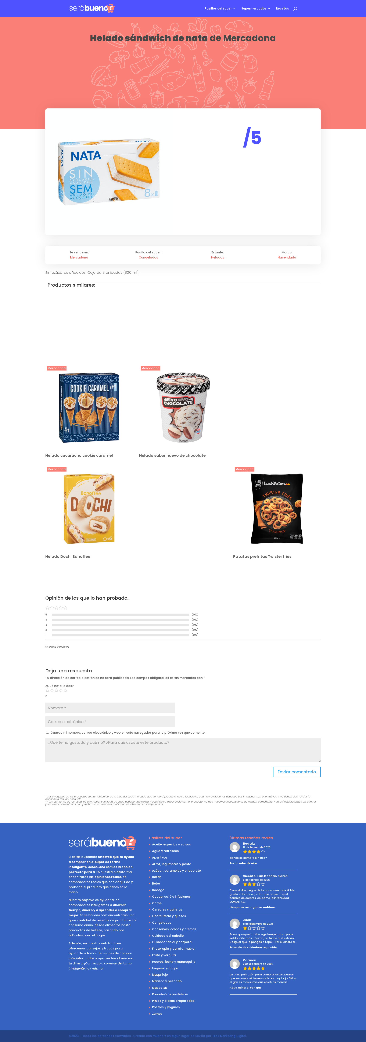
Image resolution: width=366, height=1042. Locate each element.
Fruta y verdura (164, 955)
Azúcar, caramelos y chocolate (176, 870)
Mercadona (249, 38)
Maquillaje (160, 974)
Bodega (158, 890)
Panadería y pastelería (170, 994)
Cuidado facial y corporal (172, 942)
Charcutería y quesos (169, 916)
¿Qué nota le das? (59, 686)
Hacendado (287, 257)
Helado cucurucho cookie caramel (79, 455)
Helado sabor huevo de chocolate (172, 455)
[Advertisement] (183, 75)
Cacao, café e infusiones (171, 896)
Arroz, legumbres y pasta (171, 864)
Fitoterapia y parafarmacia (173, 948)
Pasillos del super (218, 9)
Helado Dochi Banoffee (67, 556)
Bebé (156, 883)
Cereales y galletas (167, 909)
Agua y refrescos (165, 851)
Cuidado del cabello (168, 936)
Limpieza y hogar (165, 968)
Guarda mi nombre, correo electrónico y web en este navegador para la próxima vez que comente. (127, 732)
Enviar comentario (297, 772)
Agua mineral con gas (245, 987)
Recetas (282, 9)
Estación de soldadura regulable (253, 947)
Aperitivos (160, 857)
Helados (217, 257)
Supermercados (253, 9)
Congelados (148, 257)
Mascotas (160, 988)
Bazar (156, 877)
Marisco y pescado (167, 981)
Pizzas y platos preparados (173, 1001)
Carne (157, 903)
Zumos (157, 1014)
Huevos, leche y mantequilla (173, 962)
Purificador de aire (243, 863)
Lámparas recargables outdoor (252, 907)
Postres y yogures (166, 1007)
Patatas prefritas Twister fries (262, 556)
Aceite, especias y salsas (171, 844)
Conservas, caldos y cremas (174, 929)
